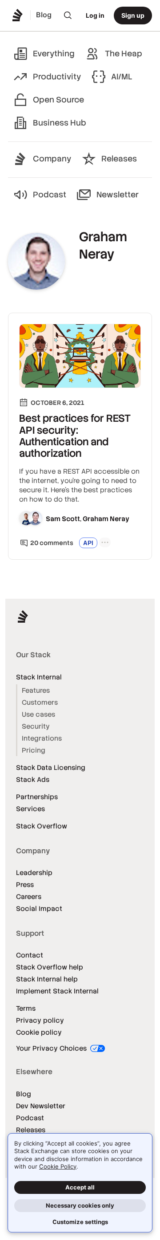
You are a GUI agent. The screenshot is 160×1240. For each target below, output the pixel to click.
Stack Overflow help (49, 967)
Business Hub (59, 123)
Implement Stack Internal (57, 991)
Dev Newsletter (40, 1106)
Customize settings (80, 1221)
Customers (40, 702)
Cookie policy (39, 1032)
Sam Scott (63, 518)
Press (25, 884)
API (88, 543)
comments (51, 543)
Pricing (33, 750)
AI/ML (121, 76)
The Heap (123, 53)
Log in (95, 15)
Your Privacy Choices (52, 1048)
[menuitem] (68, 15)
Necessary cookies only (80, 1205)
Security (36, 726)
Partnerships (37, 797)
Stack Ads (32, 779)
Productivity (57, 76)
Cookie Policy (57, 1166)
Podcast (49, 194)
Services (30, 808)
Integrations (42, 738)
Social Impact (39, 908)
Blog (23, 1094)
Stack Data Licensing (50, 767)
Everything (54, 53)
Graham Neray (106, 518)
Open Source (58, 99)
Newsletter (117, 194)
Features (36, 690)
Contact (29, 955)
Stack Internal (39, 677)
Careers (28, 896)
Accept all (80, 1187)
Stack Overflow (41, 826)
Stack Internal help (47, 979)
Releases (119, 158)
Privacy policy (40, 1020)
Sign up (132, 15)
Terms (26, 1008)
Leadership (34, 872)
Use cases (38, 714)
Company (52, 158)
